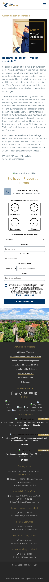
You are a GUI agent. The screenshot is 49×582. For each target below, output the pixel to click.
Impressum (30, 578)
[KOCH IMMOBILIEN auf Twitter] (26, 394)
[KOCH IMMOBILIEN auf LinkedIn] (36, 394)
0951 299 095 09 (26, 554)
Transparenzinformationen (14, 578)
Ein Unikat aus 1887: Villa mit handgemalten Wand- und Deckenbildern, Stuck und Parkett (24, 439)
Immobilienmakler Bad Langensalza (25, 361)
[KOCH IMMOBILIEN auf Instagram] (16, 394)
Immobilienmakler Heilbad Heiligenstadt (25, 356)
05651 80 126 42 (26, 526)
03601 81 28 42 (25, 482)
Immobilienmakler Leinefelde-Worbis (25, 365)
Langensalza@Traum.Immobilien (25, 543)
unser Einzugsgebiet (25, 378)
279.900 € (24, 460)
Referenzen (25, 382)
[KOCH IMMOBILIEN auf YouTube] (31, 394)
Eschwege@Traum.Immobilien (26, 529)
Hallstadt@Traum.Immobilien (25, 557)
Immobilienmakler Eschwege (25, 369)
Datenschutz (39, 578)
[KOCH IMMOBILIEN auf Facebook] (12, 394)
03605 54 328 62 (26, 499)
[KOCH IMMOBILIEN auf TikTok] (21, 394)
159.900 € (24, 429)
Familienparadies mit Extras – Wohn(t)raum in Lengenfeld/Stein (24, 455)
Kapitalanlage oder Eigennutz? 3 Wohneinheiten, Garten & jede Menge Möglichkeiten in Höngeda (24, 423)
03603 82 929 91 (26, 540)
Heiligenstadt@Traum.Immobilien (26, 516)
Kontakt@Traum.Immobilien (26, 485)
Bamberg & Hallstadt (26, 373)
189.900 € (24, 444)
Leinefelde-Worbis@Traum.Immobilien (25, 502)
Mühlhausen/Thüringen (25, 352)
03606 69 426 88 (26, 513)
